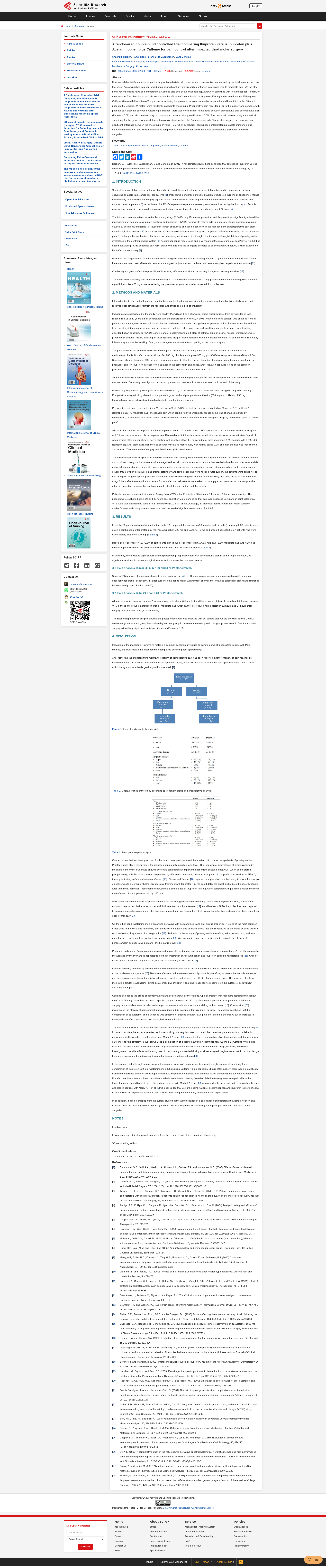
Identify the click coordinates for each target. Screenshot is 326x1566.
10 (216, 258)
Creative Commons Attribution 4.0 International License (188, 1508)
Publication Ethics (243, 1531)
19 (164, 933)
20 (174, 938)
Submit (203, 16)
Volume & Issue (193, 1545)
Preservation (240, 1536)
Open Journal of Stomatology (128, 36)
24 (131, 987)
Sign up (149, 1561)
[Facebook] (76, 565)
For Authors (156, 1536)
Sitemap (119, 1541)
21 (245, 955)
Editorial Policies (158, 1531)
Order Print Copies (195, 1531)
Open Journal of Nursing (80, 513)
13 (202, 649)
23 (147, 973)
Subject (119, 1531)
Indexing (72, 77)
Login (256, 5)
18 (133, 915)
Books (130, 16)
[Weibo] (97, 565)
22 (195, 960)
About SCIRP (159, 1521)
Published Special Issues (80, 206)
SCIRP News (201, 1561)
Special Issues (157, 1550)
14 (216, 874)
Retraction (239, 1541)
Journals (110, 16)
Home (72, 16)
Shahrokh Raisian (121, 56)
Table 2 (184, 576)
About (164, 16)
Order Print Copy (74, 232)
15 (165, 879)
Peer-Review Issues (160, 1541)
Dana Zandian (183, 56)
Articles (90, 16)
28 (182, 1037)
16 (192, 879)
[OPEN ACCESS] (221, 5)
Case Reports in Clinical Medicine (85, 306)
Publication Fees (76, 70)
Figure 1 (152, 534)
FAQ (67, 245)
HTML (157, 71)
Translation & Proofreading (199, 1536)
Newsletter (71, 225)
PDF (149, 71)
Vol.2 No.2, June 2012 (158, 36)
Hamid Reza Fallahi (143, 56)
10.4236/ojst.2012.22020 (131, 71)
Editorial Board (75, 63)
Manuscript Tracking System (200, 1526)
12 (242, 271)
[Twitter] (66, 565)
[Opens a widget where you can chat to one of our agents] (313, 1560)
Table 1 (206, 547)
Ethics (153, 1526)
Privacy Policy (241, 1545)
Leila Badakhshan (164, 56)
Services (183, 16)
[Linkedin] (86, 565)
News (147, 16)
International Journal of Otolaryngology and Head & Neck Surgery (85, 392)
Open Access (241, 1526)
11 (253, 263)
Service (190, 1521)
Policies (239, 1521)
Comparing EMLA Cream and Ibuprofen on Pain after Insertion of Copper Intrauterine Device (83, 160)
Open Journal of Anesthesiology (84, 475)
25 (247, 1005)
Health (70, 268)
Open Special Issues (77, 199)
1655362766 (77, 596)
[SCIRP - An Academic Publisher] (85, 5)
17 (198, 906)
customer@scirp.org (81, 584)
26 (256, 1027)
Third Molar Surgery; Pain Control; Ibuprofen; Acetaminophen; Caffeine (150, 145)
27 (139, 1037)
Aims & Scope (75, 43)
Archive (71, 57)
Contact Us (71, 238)
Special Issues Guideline (79, 213)
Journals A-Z (121, 1526)
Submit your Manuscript (173, 1561)
